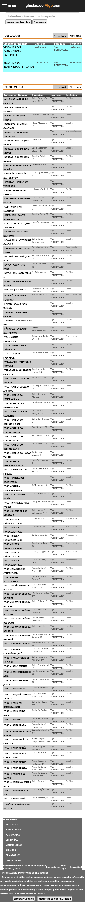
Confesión (75, 43)
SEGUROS (11, 849)
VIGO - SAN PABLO (13, 719)
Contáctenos (53, 866)
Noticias (75, 36)
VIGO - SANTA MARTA (15, 761)
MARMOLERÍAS (14, 844)
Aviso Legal (63, 867)
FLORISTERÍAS (13, 829)
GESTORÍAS (12, 839)
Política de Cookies (35, 893)
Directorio (60, 36)
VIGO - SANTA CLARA (15, 725)
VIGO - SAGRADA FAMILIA (17, 643)
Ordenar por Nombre (15, 43)
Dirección (40, 43)
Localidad (59, 43)
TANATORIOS (13, 855)
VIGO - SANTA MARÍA (15, 747)
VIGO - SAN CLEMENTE (15, 666)
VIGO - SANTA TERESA (15, 767)
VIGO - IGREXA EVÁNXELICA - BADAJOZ (18, 64)
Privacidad (76, 866)
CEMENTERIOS (13, 860)
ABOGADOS (12, 824)
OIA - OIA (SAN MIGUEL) (16, 289)
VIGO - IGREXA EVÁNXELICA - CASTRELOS (12, 51)
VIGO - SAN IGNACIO (14, 688)
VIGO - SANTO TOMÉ (14, 798)
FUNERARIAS (13, 834)
